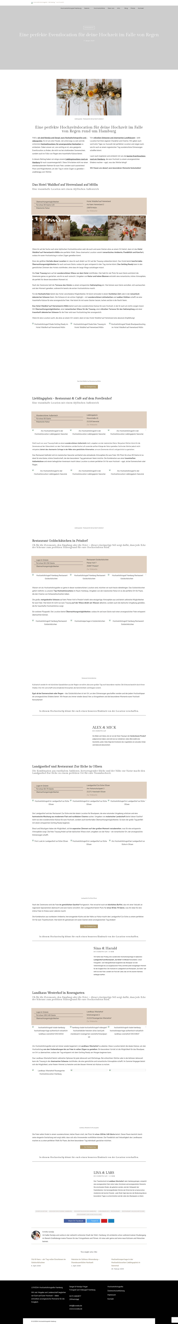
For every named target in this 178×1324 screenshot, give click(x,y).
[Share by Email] (111, 1221)
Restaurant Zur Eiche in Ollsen (89, 1214)
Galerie (86, 8)
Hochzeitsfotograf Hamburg (71, 8)
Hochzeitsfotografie (115, 1286)
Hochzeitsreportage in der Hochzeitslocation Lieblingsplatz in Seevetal (125, 1262)
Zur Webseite (92, 211)
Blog (126, 8)
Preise (133, 8)
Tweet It (94, 1221)
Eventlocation (41, 1211)
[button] (89, 387)
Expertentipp (89, 27)
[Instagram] (139, 1321)
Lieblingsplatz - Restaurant (109, 1211)
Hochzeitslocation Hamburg (85, 1211)
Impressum (111, 1295)
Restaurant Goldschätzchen (133, 1211)
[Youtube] (142, 1321)
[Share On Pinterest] (104, 1221)
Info (118, 8)
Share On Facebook (75, 1221)
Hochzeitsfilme (99, 8)
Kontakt (141, 8)
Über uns (111, 8)
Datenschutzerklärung (116, 1291)
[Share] (146, 8)
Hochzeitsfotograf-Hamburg (60, 1211)
